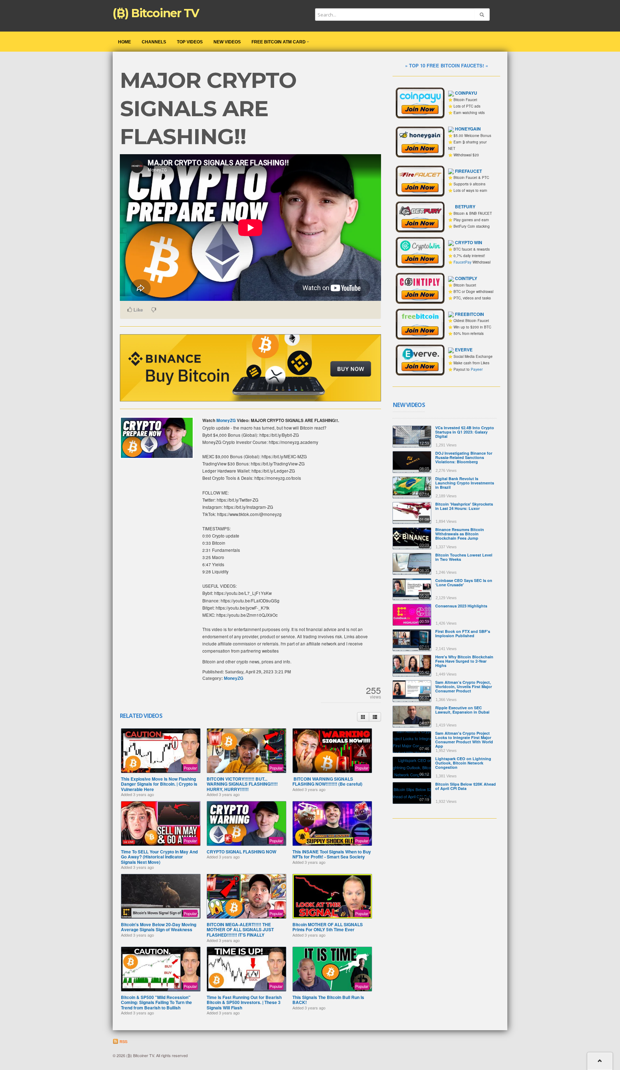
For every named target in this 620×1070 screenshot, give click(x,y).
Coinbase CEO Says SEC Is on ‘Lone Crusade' (463, 582)
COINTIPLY (466, 278)
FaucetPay (462, 262)
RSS (122, 1041)
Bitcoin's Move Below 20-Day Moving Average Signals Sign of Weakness (158, 927)
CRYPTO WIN (468, 242)
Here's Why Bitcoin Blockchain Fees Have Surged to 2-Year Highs (464, 661)
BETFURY (465, 206)
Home (124, 41)
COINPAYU (466, 93)
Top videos (190, 41)
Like (137, 310)
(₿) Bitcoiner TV (156, 13)
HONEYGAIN (468, 129)
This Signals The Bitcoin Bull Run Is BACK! (328, 999)
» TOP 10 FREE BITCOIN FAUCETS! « (446, 65)
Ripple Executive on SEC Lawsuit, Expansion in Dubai (462, 710)
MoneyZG (226, 420)
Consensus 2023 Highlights (461, 606)
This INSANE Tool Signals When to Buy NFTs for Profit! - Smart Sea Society (331, 854)
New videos (227, 41)
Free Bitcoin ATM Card (279, 41)
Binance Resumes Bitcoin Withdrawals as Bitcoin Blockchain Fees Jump (459, 534)
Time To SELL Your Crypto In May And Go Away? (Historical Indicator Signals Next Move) (159, 856)
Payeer (477, 369)
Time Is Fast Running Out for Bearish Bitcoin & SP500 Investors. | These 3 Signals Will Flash (244, 1002)
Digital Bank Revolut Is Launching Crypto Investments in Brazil (464, 483)
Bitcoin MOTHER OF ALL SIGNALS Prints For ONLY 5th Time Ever (327, 927)
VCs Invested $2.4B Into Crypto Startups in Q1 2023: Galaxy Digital (464, 432)
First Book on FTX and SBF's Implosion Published (462, 633)
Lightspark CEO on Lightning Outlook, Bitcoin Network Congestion (463, 763)
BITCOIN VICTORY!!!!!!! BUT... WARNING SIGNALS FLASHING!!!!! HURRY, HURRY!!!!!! (242, 784)
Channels (154, 41)
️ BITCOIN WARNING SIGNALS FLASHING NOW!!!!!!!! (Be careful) (327, 781)
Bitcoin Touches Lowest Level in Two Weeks (463, 557)
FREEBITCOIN (469, 314)
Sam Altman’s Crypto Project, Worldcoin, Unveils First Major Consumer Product (463, 686)
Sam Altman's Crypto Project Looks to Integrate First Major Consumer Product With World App (464, 739)
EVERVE (464, 349)
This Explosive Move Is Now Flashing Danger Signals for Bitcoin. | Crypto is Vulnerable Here (159, 784)
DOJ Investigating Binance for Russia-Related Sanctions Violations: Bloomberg (463, 457)
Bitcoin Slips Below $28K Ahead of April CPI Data (465, 786)
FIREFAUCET (468, 171)
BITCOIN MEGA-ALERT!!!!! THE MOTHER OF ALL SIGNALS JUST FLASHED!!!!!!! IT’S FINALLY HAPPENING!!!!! (240, 932)
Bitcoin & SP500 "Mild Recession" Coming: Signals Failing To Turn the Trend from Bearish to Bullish (156, 1002)
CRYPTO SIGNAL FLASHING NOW (241, 851)
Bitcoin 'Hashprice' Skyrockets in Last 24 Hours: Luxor (464, 506)
